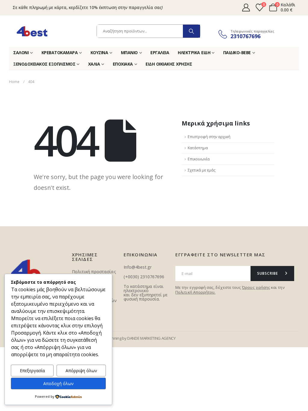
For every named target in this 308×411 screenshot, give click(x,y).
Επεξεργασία (32, 370)
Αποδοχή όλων (58, 383)
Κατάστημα (198, 147)
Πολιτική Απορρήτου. (195, 292)
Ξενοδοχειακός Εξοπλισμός (44, 64)
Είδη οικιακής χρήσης (169, 64)
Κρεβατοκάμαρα (60, 52)
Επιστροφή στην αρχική (209, 136)
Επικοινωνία (199, 159)
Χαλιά (94, 64)
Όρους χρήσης (256, 287)
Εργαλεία (159, 52)
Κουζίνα (99, 52)
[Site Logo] (32, 31)
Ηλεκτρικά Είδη (194, 52)
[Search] (191, 31)
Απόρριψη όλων (81, 370)
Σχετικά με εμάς (201, 170)
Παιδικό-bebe (237, 52)
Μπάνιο (129, 52)
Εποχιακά (123, 64)
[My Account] (246, 7)
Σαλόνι (21, 52)
